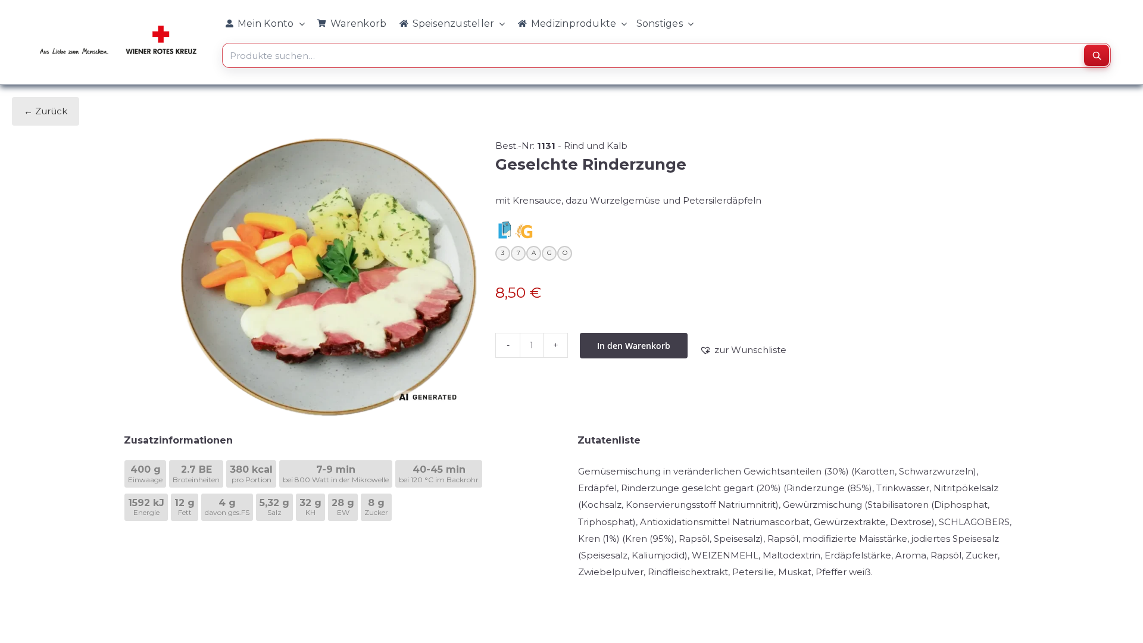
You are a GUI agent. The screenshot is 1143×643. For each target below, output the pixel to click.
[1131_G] (328, 277)
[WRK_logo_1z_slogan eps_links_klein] (118, 27)
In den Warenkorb (633, 345)
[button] (742, 350)
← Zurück (45, 111)
